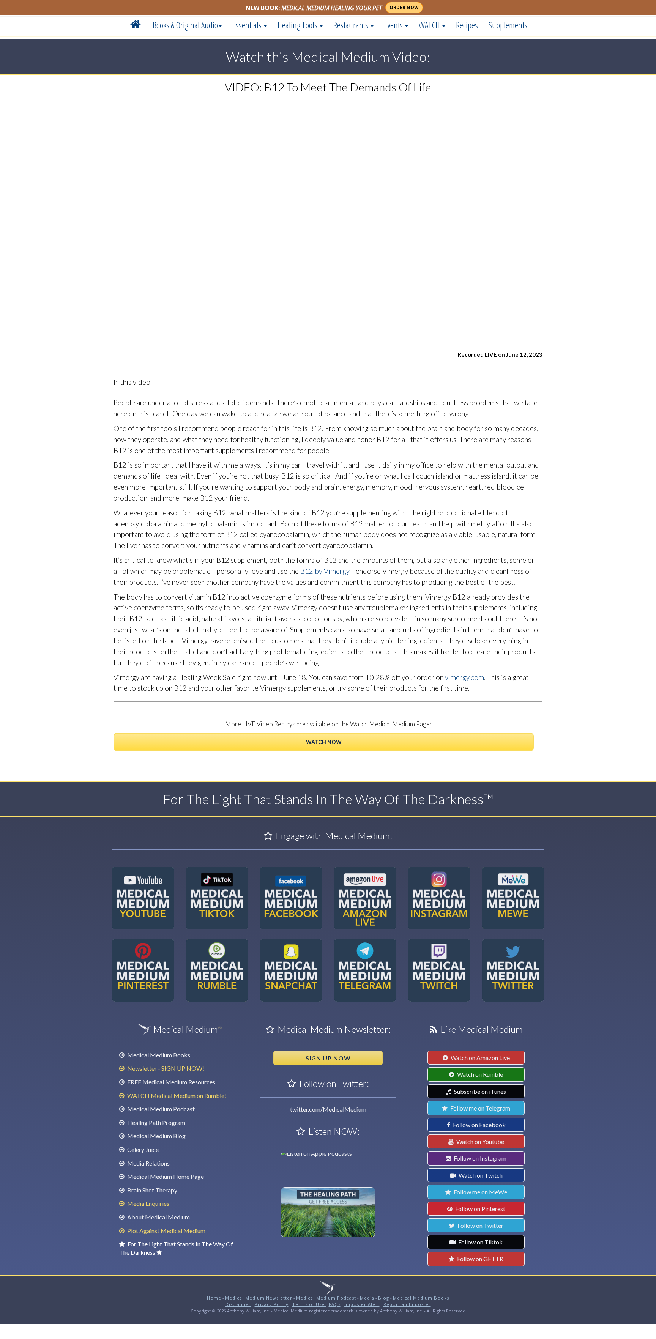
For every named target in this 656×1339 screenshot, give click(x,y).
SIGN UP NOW (328, 1058)
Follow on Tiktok (480, 1242)
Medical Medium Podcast (160, 1108)
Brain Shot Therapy (151, 1190)
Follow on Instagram (479, 1158)
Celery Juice (142, 1149)
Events (394, 25)
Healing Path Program (155, 1122)
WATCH (430, 25)
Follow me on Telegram (479, 1108)
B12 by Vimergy (324, 571)
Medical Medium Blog (156, 1135)
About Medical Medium (158, 1217)
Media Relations (148, 1163)
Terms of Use (309, 1304)
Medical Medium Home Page (165, 1176)
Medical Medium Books (158, 1055)
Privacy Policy (272, 1304)
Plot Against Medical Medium (165, 1230)
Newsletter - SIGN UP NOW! (165, 1068)
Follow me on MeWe (480, 1192)
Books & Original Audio (185, 25)
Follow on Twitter (479, 1225)
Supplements (508, 25)
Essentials (247, 25)
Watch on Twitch (480, 1175)
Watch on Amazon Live (479, 1057)
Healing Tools (298, 25)
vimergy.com (464, 677)
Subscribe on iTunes (479, 1091)
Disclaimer (238, 1304)
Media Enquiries (147, 1203)
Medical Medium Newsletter (258, 1298)
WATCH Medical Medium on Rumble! (176, 1095)
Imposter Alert (362, 1304)
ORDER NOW (404, 7)
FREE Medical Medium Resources (170, 1081)
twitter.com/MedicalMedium (328, 1109)
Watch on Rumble (479, 1074)
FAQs (335, 1304)
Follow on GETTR (479, 1258)
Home (214, 1298)
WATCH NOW (324, 742)
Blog (383, 1298)
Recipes (467, 25)
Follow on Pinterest (479, 1208)
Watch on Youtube (479, 1141)
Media (367, 1298)
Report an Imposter (407, 1304)
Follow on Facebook (479, 1124)
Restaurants (351, 25)
